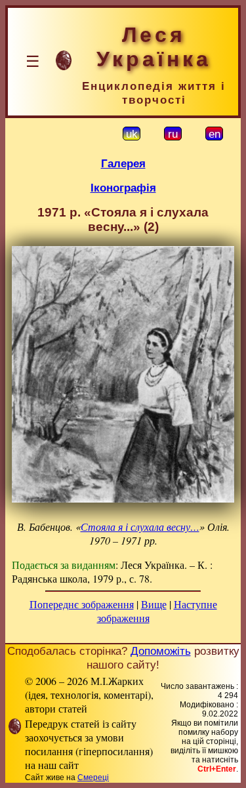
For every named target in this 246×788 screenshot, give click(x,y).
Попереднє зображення (82, 604)
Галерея (123, 163)
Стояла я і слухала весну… (140, 526)
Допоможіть (161, 650)
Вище (154, 604)
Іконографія (123, 187)
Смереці (93, 777)
